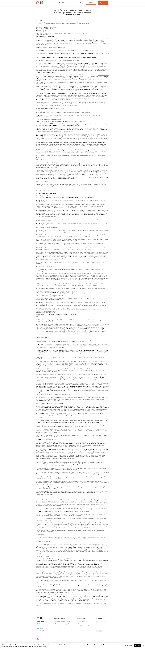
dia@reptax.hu (59, 350)
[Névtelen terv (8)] (38, 639)
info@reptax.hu (44, 34)
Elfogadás (137, 645)
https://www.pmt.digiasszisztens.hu (56, 57)
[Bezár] (143, 645)
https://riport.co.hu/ (103, 75)
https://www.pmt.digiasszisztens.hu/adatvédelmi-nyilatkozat (72, 539)
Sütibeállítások (128, 645)
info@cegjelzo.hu (92, 550)
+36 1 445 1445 (41, 630)
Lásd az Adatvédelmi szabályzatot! (37, 646)
